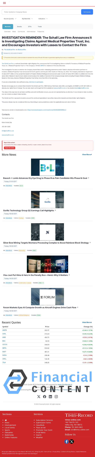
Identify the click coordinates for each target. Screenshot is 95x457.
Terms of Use (47, 451)
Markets (8, 26)
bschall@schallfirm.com (82, 88)
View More (86, 154)
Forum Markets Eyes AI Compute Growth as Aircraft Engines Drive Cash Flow (40, 307)
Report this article (9, 147)
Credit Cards (22, 282)
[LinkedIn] (50, 397)
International (31, 31)
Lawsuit (29, 282)
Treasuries (40, 31)
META (4, 348)
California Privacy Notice (68, 451)
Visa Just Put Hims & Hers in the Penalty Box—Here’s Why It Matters (36, 275)
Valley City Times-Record (18, 451)
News (14, 31)
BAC (3, 341)
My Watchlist (26, 19)
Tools (40, 26)
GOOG (4, 344)
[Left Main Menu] (4, 3)
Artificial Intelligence (24, 315)
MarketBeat (9, 185)
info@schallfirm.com (8, 130)
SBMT (34, 250)
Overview (7, 31)
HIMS (40, 282)
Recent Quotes (9, 19)
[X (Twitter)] (38, 397)
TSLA (4, 362)
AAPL (4, 334)
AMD (4, 337)
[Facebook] (44, 397)
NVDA (4, 355)
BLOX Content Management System (18, 453)
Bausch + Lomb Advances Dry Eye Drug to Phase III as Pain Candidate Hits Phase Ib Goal (46, 178)
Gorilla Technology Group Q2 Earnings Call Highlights (29, 210)
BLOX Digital (34, 453)
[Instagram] (56, 397)
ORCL (4, 359)
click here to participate (36, 82)
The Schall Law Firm (8, 63)
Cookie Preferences (81, 451)
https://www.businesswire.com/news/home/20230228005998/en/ (46, 110)
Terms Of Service (69, 390)
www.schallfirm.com (60, 88)
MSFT (4, 352)
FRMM (38, 315)
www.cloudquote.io (65, 384)
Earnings (21, 218)
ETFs (29, 26)
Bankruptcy (22, 250)
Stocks (19, 26)
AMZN (4, 330)
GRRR (32, 218)
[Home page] (79, 414)
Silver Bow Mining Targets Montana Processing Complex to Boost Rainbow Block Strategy (47, 242)
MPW (41, 65)
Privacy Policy (54, 390)
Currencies (21, 31)
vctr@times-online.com (80, 429)
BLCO (21, 185)
